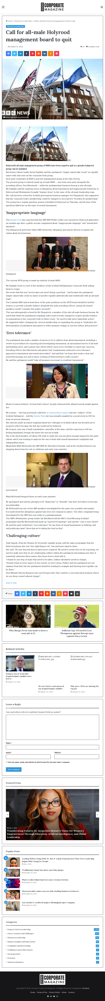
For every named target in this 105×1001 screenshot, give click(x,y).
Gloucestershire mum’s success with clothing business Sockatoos (50, 891)
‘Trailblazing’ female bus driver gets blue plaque (43, 870)
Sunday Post (15, 220)
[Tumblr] (26, 53)
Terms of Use (42, 992)
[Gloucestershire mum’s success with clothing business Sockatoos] (13, 894)
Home (10, 21)
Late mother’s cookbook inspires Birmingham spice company (48, 902)
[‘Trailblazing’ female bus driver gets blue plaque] (13, 873)
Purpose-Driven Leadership (19, 929)
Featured (11, 958)
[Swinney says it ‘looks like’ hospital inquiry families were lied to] (20, 663)
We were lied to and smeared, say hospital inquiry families (51, 687)
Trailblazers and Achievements (20, 950)
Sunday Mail (39, 416)
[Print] (77, 593)
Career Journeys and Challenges (20, 933)
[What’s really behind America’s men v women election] (13, 883)
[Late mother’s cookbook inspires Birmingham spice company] (13, 906)
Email (9, 753)
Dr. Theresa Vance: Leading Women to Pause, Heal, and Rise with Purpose (49, 837)
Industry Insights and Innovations (21, 942)
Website (57, 753)
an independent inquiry (57, 412)
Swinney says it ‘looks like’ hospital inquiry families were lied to (19, 676)
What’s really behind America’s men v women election (45, 880)
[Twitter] (14, 53)
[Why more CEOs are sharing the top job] (85, 669)
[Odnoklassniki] (50, 53)
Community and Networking (19, 946)
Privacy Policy (54, 992)
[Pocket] (56, 53)
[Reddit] (38, 53)
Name (9, 743)
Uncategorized (13, 954)
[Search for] (102, 8)
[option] (52, 814)
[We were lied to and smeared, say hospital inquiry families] (52, 669)
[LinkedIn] (20, 53)
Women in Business (15, 962)
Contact (71, 992)
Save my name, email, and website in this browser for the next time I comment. (39, 762)
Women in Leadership (23, 21)
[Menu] (3, 8)
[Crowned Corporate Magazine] (52, 7)
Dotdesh (85, 988)
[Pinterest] (32, 53)
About (64, 992)
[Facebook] (8, 53)
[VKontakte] (44, 53)
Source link (11, 583)
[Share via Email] (71, 593)
